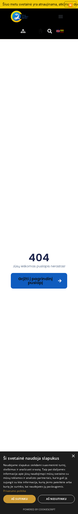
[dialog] (39, 482)
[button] (60, 16)
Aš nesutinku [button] (56, 499)
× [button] (73, 456)
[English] (58, 30)
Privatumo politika (14, 491)
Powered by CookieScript (39, 509)
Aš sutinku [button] (19, 499)
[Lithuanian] (62, 30)
